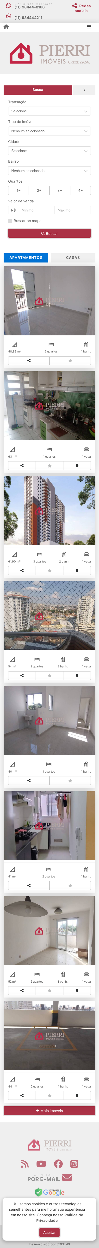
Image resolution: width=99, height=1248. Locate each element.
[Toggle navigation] (89, 27)
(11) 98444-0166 (29, 7)
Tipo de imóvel (20, 121)
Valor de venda (21, 201)
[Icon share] (24, 1163)
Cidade (14, 141)
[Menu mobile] (6, 27)
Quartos (15, 181)
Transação (17, 102)
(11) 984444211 (28, 17)
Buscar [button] (51, 233)
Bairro (13, 161)
